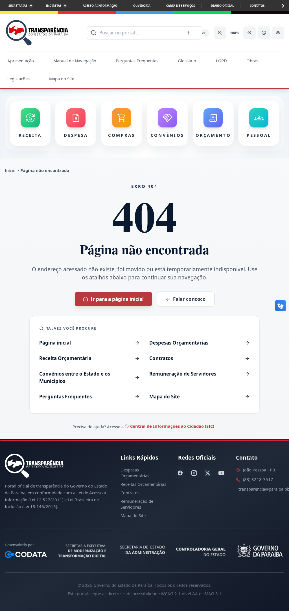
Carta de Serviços (180, 6)
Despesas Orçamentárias (135, 472)
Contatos (257, 6)
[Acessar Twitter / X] (208, 473)
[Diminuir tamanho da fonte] (220, 33)
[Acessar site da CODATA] (26, 554)
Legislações (18, 78)
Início (10, 170)
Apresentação (20, 60)
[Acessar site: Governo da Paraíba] (259, 550)
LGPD (221, 60)
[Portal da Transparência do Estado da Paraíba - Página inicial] (37, 33)
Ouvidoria (141, 6)
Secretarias (17, 6)
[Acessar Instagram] (194, 473)
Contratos (130, 492)
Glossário (187, 60)
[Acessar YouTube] (221, 473)
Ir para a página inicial (117, 299)
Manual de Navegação (74, 60)
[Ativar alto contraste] (264, 33)
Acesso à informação (100, 6)
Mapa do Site (61, 78)
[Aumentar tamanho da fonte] (249, 33)
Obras (252, 60)
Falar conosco (189, 299)
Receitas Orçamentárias (143, 484)
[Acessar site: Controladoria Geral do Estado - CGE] (202, 550)
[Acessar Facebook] (180, 473)
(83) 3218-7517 (258, 479)
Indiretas (54, 6)
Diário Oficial (222, 6)
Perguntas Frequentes (137, 60)
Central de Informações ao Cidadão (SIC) (172, 426)
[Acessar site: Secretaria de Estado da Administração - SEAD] (143, 550)
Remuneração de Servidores (137, 504)
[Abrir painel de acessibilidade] (278, 33)
